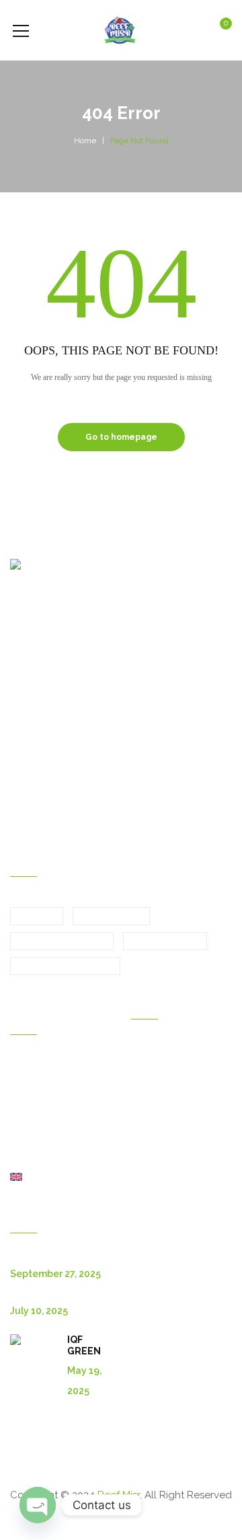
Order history (160, 1049)
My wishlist (155, 1105)
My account (156, 1068)
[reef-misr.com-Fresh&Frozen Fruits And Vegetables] (121, 30)
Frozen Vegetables (65, 966)
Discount (150, 1086)
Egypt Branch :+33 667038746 (89, 731)
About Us (30, 1139)
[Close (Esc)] (227, 15)
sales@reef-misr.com (70, 706)
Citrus (36, 916)
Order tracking (162, 1143)
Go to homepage (121, 437)
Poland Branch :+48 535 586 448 (93, 821)
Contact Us (34, 1121)
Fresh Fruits (111, 916)
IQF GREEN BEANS (84, 1351)
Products (29, 1102)
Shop (21, 1158)
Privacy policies (165, 1162)
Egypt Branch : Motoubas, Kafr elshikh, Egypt (121, 599)
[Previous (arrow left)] (23, 770)
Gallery (26, 1083)
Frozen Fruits (165, 941)
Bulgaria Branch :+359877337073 (93, 772)
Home (85, 140)
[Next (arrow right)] (218, 770)
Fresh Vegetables (61, 941)
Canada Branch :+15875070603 (90, 797)
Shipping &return (167, 1124)
